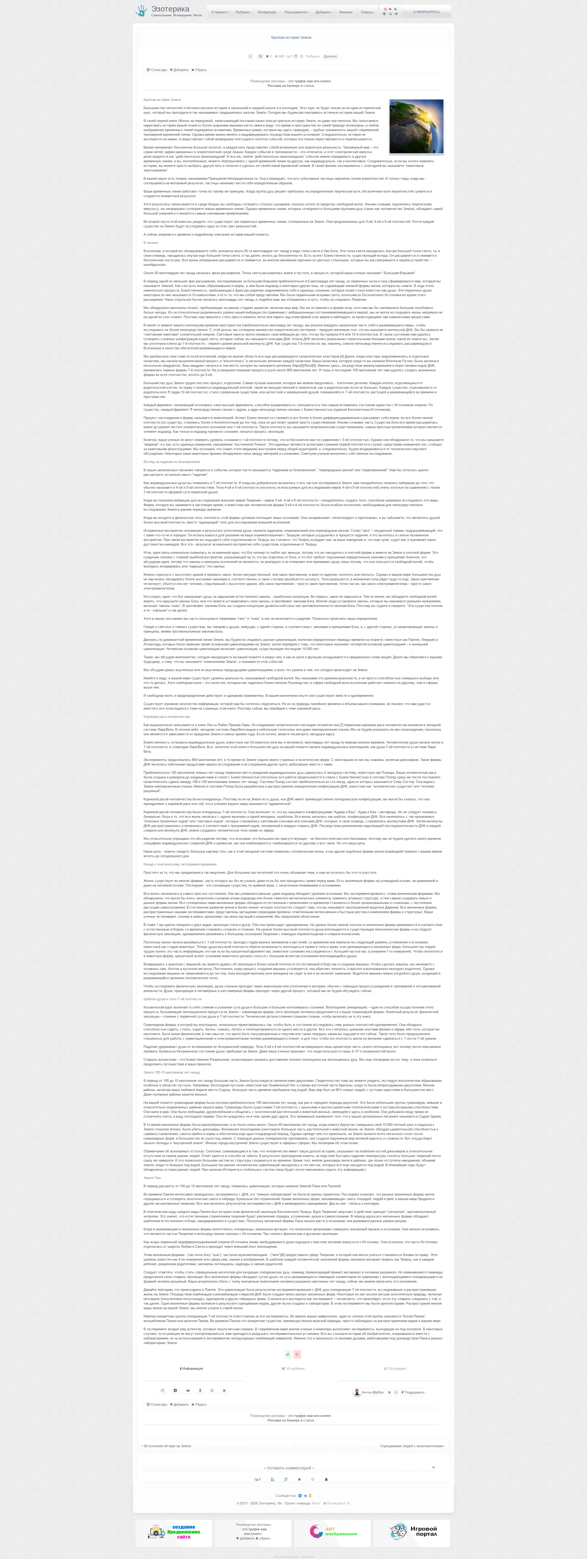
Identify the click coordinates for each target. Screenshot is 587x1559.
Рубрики (242, 11)
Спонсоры (158, 69)
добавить (247, 1538)
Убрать (200, 69)
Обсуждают (397, 1368)
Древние (330, 56)
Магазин (345, 11)
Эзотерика (170, 8)
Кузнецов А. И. (339, 1503)
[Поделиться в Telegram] (175, 1390)
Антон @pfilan (372, 1392)
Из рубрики (295, 1368)
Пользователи (296, 11)
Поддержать (414, 1392)
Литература (267, 11)
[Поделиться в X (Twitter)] (224, 1390)
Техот (316, 1503)
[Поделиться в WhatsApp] (212, 1390)
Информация (192, 1368)
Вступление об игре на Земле (165, 1445)
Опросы (367, 11)
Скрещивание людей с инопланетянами (414, 1445)
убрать (264, 1538)
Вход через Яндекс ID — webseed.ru (294, 1556)
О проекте (219, 11)
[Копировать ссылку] (162, 1390)
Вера (166, 816)
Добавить (323, 11)
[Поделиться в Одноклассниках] (200, 1390)
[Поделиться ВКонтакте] (188, 1390)
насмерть (312, 578)
